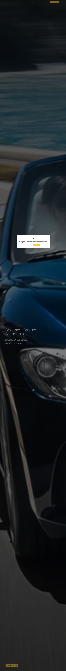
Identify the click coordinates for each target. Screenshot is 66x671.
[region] (33, 241)
